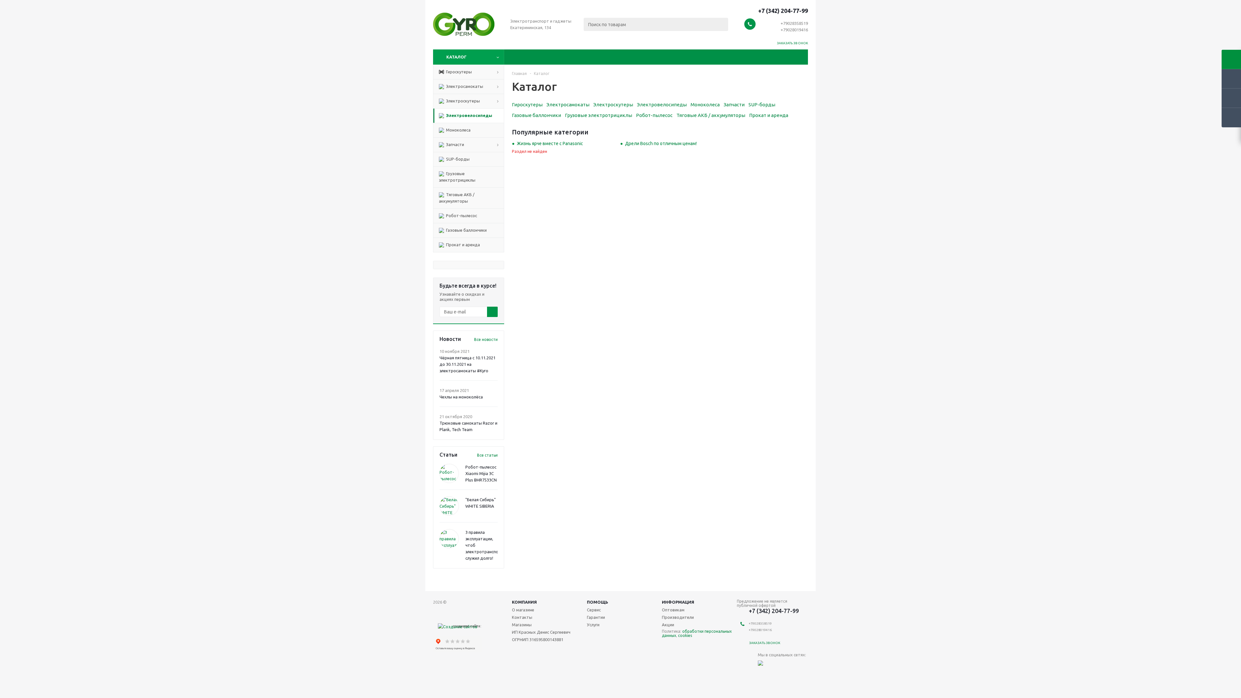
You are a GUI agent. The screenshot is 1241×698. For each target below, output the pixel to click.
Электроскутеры (462, 101)
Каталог (456, 57)
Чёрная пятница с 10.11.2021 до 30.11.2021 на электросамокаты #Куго (467, 364)
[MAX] (763, 666)
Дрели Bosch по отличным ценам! (661, 143)
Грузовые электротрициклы (457, 176)
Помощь (597, 602)
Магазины (522, 624)
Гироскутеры (458, 71)
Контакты (522, 617)
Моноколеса (458, 130)
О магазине (523, 610)
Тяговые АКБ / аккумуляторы (456, 197)
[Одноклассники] (789, 666)
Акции (668, 624)
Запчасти (454, 144)
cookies (685, 635)
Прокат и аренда (462, 244)
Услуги (593, 624)
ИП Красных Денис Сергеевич (541, 632)
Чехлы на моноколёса (461, 397)
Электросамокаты (464, 86)
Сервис (594, 610)
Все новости (486, 339)
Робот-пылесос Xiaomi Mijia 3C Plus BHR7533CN (481, 473)
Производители (678, 617)
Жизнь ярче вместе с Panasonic (550, 143)
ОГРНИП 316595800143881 (537, 639)
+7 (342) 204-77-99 (783, 11)
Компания (524, 602)
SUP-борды (457, 159)
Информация (678, 602)
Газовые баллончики (466, 230)
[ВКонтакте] (776, 666)
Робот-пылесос (461, 215)
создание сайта (466, 625)
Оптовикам (673, 610)
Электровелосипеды (468, 115)
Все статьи (487, 455)
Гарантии (596, 617)
